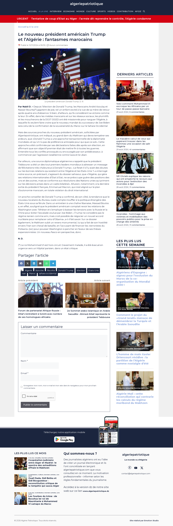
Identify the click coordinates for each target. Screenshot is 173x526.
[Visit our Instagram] (136, 467)
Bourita (51, 270)
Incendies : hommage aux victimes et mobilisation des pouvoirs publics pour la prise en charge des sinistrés (134, 218)
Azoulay (39, 270)
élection (81, 270)
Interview (56, 11)
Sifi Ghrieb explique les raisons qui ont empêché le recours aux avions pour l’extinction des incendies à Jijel (134, 180)
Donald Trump (65, 270)
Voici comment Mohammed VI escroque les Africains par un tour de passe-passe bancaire (133, 106)
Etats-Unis (93, 270)
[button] (144, 11)
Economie (69, 11)
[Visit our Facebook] (130, 467)
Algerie (28, 270)
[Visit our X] (142, 467)
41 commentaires (137, 149)
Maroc (32, 273)
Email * (24, 373)
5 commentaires (137, 112)
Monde (80, 11)
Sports (102, 11)
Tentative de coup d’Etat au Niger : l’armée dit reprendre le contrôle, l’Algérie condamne (91, 18)
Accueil (32, 11)
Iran (24, 273)
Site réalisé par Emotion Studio (144, 520)
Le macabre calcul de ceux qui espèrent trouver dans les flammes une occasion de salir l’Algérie (133, 142)
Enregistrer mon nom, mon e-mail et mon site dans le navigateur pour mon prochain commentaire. (60, 387)
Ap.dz (138, 11)
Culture (91, 11)
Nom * (24, 361)
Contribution (125, 11)
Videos (111, 11)
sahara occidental (48, 273)
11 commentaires (137, 187)
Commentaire (28, 333)
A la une (43, 11)
